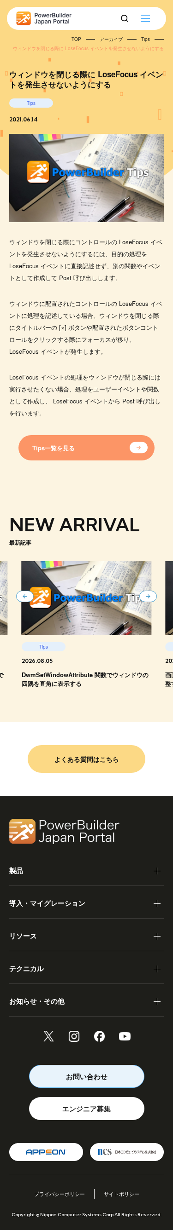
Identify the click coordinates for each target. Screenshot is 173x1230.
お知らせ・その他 (37, 1001)
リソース (23, 936)
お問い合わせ (86, 1076)
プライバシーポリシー (59, 1193)
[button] (25, 597)
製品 (16, 870)
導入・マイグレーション (47, 903)
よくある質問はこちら (86, 759)
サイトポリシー (121, 1193)
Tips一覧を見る (53, 447)
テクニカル (26, 968)
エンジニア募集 (86, 1109)
